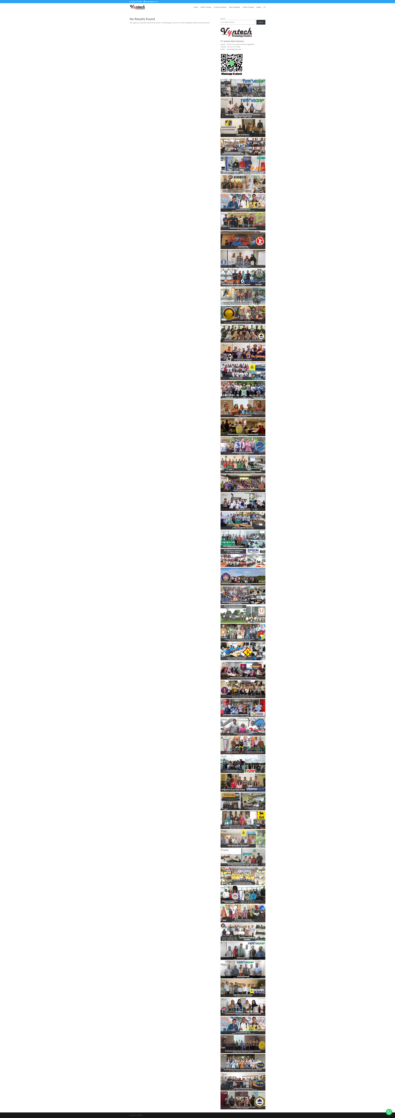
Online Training (248, 7)
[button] (389, 1112)
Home (196, 7)
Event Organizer (234, 7)
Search (223, 19)
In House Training (220, 7)
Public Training (206, 7)
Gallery (258, 7)
